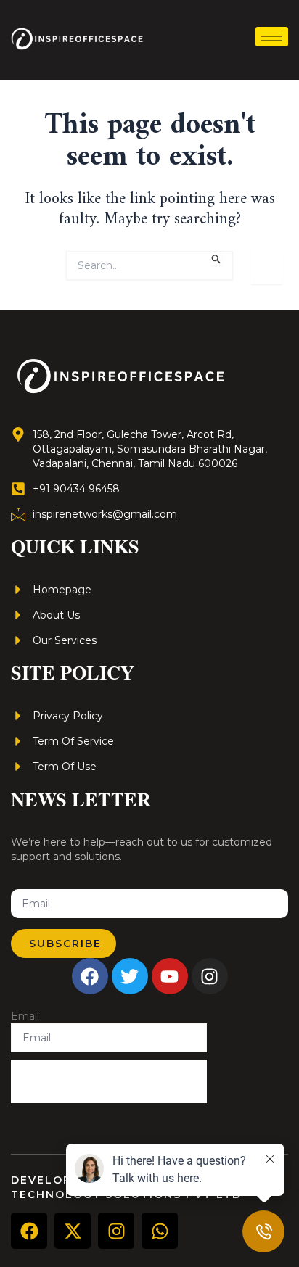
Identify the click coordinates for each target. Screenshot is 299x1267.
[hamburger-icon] (271, 36)
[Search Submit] (216, 258)
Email (25, 1016)
